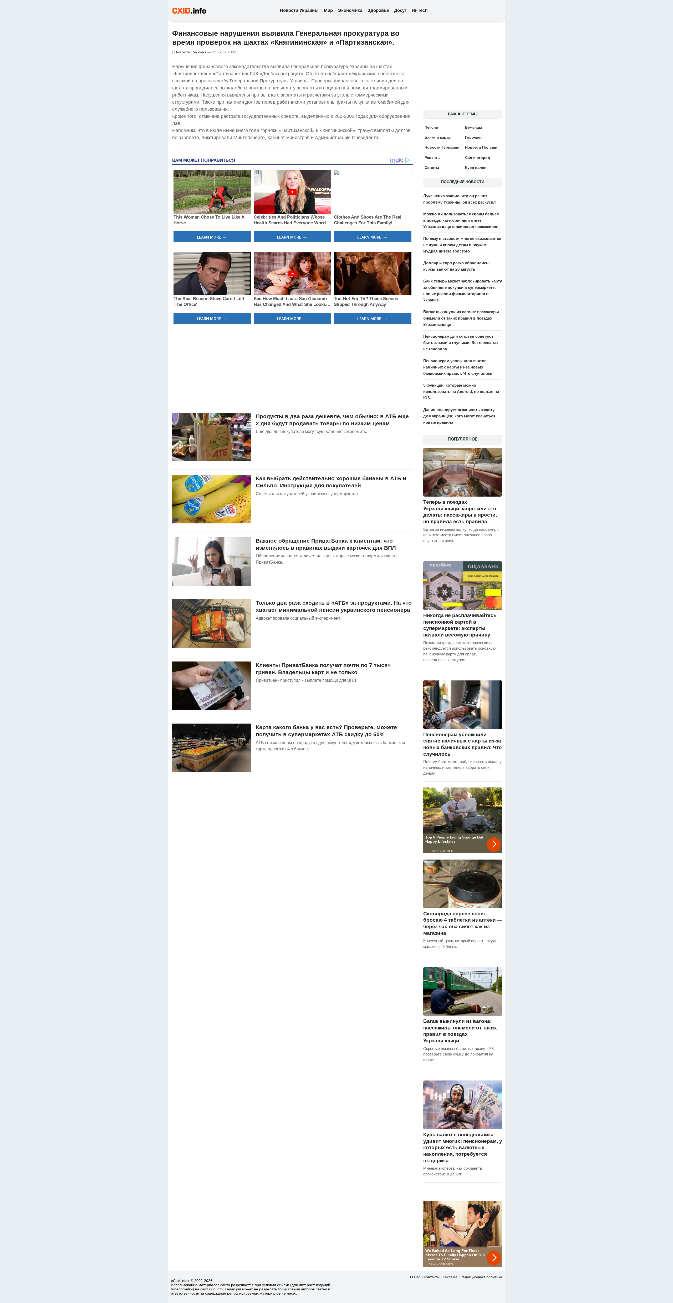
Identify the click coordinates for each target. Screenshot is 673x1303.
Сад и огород (477, 157)
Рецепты (433, 157)
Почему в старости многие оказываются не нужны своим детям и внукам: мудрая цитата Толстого (462, 244)
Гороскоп (473, 137)
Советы (432, 167)
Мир (328, 10)
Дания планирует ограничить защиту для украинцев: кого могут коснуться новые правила (459, 416)
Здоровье (378, 10)
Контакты (432, 1277)
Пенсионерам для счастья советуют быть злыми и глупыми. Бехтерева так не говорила (460, 342)
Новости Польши (481, 147)
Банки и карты (438, 137)
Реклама (450, 1277)
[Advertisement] (292, 367)
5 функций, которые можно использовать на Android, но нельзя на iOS (461, 391)
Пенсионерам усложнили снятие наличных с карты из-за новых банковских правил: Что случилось (457, 367)
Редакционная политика (481, 1277)
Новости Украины (299, 10)
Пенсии (431, 127)
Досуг (400, 10)
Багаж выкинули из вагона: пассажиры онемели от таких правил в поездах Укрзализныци (461, 318)
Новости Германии (442, 147)
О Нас (415, 1277)
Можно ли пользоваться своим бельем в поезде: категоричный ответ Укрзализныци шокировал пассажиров (461, 220)
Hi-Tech (419, 10)
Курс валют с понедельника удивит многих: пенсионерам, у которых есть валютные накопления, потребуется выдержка (462, 1147)
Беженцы (473, 127)
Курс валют (476, 167)
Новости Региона (190, 52)
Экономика (350, 10)
